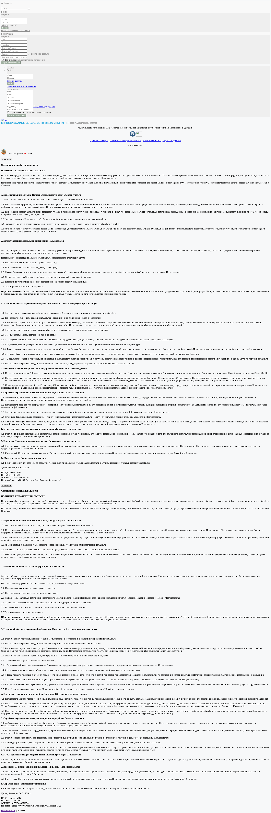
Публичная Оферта (99, 140)
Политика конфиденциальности (125, 140)
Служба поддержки (172, 140)
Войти (4, 28)
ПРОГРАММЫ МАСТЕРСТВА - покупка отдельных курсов (38, 123)
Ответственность (152, 140)
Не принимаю (8, 810)
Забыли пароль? (9, 25)
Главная (8, 3)
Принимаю (24, 60)
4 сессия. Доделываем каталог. (82, 123)
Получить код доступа (38, 54)
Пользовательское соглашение (15, 30)
